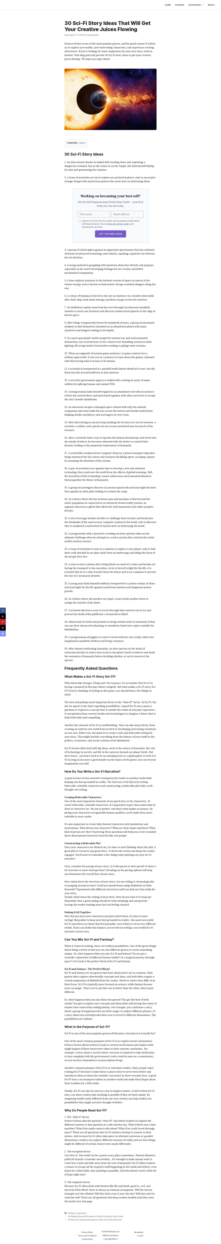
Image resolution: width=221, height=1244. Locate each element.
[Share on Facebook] (3, 610)
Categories (194, 5)
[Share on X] (3, 616)
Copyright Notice (110, 1239)
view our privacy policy (119, 224)
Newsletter (138, 1232)
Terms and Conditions (87, 1236)
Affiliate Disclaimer (111, 1235)
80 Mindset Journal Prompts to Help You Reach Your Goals (95, 1216)
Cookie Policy (87, 1239)
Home (168, 5)
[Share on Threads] (3, 628)
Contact (140, 1236)
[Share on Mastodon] (3, 633)
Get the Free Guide (110, 234)
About (211, 5)
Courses (179, 5)
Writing (71, 1213)
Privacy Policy (87, 1232)
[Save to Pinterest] (3, 622)
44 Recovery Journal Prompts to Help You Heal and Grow (95, 1219)
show (82, 143)
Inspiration (81, 1213)
